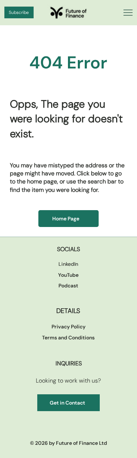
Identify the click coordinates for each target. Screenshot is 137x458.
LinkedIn (68, 264)
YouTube (68, 275)
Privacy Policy (68, 326)
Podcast (68, 285)
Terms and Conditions (68, 337)
